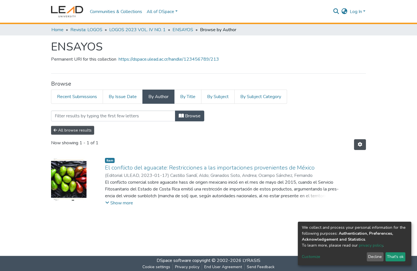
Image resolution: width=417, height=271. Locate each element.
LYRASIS (251, 260)
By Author (158, 97)
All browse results (74, 130)
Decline (375, 256)
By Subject (218, 97)
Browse (192, 116)
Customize (311, 256)
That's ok (395, 256)
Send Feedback (261, 267)
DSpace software (174, 260)
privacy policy (371, 245)
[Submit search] (336, 11)
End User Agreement (223, 267)
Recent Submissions (77, 97)
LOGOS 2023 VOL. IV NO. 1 (137, 30)
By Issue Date (123, 97)
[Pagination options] (360, 144)
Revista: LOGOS (86, 30)
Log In (356, 12)
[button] (344, 11)
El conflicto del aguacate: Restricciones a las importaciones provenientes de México (210, 168)
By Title (187, 97)
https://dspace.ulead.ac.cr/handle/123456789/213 (169, 59)
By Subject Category (260, 97)
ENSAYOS (182, 30)
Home (57, 30)
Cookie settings (156, 267)
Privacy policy (187, 267)
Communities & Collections (116, 12)
